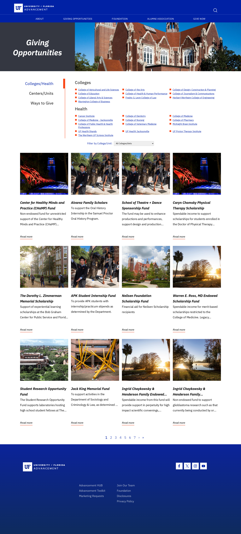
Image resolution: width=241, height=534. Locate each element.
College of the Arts (135, 89)
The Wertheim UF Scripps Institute (95, 135)
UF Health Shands (87, 131)
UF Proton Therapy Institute (187, 131)
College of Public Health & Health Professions (95, 126)
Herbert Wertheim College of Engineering (194, 97)
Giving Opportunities (77, 18)
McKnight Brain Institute (185, 124)
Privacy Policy (125, 501)
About (40, 18)
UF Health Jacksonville (137, 131)
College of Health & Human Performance (146, 93)
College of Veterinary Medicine (141, 124)
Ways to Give (42, 103)
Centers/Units (41, 93)
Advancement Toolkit (92, 490)
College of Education (88, 93)
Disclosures (124, 496)
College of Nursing (135, 120)
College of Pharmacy (183, 120)
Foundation (120, 18)
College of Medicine (183, 116)
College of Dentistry (136, 116)
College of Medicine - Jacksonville (95, 120)
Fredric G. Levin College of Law (141, 97)
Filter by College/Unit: (99, 143)
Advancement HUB (91, 485)
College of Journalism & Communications (193, 93)
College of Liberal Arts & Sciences (95, 97)
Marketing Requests (91, 496)
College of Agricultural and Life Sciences (98, 89)
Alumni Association (160, 18)
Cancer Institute (86, 116)
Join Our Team (126, 485)
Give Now (199, 18)
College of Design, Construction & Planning (194, 89)
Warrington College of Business (94, 101)
